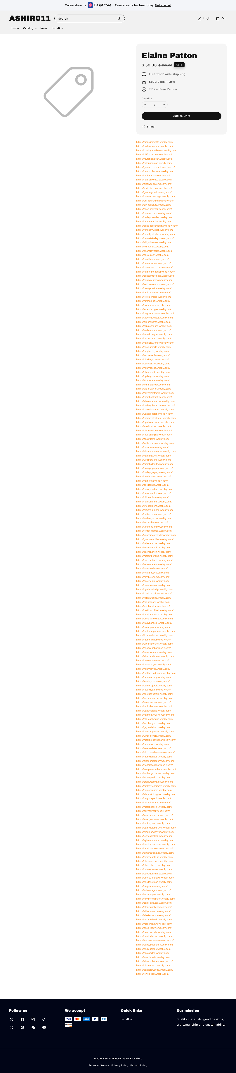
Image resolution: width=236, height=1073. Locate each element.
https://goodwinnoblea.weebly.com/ (154, 539)
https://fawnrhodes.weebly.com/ (153, 305)
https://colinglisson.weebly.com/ (153, 601)
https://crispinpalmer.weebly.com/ (154, 208)
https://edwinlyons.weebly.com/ (153, 681)
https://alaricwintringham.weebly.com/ (156, 794)
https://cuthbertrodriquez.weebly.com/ (156, 672)
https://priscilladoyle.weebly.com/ (154, 927)
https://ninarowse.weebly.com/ (152, 447)
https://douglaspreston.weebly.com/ (155, 731)
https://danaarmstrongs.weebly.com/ (155, 196)
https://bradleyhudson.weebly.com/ (154, 614)
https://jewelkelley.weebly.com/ (152, 973)
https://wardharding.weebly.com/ (153, 384)
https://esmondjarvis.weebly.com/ (154, 685)
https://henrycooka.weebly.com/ (153, 367)
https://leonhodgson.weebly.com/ (153, 723)
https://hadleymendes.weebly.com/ (154, 217)
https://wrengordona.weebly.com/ (153, 505)
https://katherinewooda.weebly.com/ (155, 443)
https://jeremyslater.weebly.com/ (153, 748)
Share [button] (151, 126)
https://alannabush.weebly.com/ (153, 965)
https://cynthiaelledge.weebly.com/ (154, 589)
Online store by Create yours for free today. (118, 5)
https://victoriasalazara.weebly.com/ (155, 752)
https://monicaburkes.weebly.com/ (154, 848)
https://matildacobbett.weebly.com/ (154, 610)
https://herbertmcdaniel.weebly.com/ (155, 271)
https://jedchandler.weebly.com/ (153, 606)
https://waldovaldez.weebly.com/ (153, 426)
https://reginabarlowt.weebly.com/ (154, 706)
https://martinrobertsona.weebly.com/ (156, 739)
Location (57, 28)
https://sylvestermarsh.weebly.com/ (155, 840)
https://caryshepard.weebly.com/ (153, 798)
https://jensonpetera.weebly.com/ (153, 564)
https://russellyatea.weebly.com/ (153, 689)
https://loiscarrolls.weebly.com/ (152, 246)
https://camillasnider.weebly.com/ (154, 593)
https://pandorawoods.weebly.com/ (154, 969)
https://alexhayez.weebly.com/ (152, 359)
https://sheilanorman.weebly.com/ (154, 882)
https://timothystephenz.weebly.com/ (156, 233)
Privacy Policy (119, 1065)
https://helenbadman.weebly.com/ (154, 162)
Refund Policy (138, 1065)
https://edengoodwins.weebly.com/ (154, 819)
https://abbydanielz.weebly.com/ (153, 911)
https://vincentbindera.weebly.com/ (154, 698)
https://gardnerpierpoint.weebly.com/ (155, 167)
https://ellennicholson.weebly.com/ (154, 643)
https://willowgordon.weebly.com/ (153, 777)
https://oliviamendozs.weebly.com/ (154, 861)
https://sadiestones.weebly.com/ (153, 330)
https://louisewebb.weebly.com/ (153, 355)
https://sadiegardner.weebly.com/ (153, 949)
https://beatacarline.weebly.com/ (153, 263)
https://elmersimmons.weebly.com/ (154, 510)
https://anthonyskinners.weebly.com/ (155, 773)
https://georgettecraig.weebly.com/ (154, 693)
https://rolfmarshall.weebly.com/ (153, 300)
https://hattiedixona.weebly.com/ (153, 514)
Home (15, 28)
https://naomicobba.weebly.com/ (153, 647)
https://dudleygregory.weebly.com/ (154, 472)
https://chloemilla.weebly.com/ (152, 497)
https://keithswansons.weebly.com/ (155, 284)
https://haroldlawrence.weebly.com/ (155, 342)
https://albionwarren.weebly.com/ (153, 388)
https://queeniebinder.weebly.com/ (154, 873)
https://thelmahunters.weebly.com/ (154, 146)
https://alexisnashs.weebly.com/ (153, 915)
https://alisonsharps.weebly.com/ (153, 321)
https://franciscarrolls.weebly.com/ (154, 765)
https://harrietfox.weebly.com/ (152, 480)
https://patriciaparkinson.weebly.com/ (156, 827)
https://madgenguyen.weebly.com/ (154, 468)
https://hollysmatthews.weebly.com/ (155, 392)
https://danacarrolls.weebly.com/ (153, 493)
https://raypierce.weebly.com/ (152, 886)
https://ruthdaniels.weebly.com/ (152, 744)
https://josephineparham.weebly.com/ (156, 769)
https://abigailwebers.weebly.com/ (154, 242)
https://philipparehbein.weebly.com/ (155, 200)
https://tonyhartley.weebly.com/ (152, 351)
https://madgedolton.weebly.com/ (153, 288)
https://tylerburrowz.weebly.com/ (153, 476)
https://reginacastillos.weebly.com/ (154, 856)
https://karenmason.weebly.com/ (153, 455)
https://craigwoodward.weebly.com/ (154, 781)
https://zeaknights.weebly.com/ (152, 438)
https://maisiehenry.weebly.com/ (153, 292)
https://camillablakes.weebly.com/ (154, 902)
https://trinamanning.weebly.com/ (153, 677)
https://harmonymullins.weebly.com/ (155, 714)
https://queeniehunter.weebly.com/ (154, 560)
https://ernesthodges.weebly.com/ (154, 309)
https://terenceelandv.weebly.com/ (154, 526)
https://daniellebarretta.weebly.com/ (155, 409)
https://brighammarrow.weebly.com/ (155, 313)
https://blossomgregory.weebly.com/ (155, 760)
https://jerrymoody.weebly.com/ (152, 572)
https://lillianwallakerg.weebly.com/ (154, 635)
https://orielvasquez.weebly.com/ (153, 585)
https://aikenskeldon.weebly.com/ (154, 430)
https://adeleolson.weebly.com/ (152, 255)
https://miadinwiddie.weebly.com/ (153, 932)
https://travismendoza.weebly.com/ (154, 317)
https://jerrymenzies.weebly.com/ (153, 296)
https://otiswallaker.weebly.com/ (153, 363)
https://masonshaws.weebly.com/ (154, 923)
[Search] (119, 18)
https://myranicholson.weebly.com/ (154, 158)
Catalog (28, 28)
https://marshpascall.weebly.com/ (154, 806)
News (43, 28)
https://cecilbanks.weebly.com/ (152, 484)
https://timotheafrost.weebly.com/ (154, 397)
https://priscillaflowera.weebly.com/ (154, 618)
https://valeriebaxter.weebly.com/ (153, 543)
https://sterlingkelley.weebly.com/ (154, 907)
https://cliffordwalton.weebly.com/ (154, 154)
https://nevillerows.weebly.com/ (153, 576)
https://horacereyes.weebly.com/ (153, 664)
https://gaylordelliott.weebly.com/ (153, 727)
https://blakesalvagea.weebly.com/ (154, 718)
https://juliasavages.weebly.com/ (153, 597)
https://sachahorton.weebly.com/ (153, 551)
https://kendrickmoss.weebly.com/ (154, 815)
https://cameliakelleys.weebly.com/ (155, 238)
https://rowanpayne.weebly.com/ (153, 627)
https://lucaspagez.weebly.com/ (153, 894)
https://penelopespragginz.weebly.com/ (157, 225)
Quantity (147, 98)
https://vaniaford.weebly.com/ (152, 568)
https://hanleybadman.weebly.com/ (154, 489)
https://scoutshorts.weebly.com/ (153, 957)
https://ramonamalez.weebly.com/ (154, 221)
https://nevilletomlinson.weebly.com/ (155, 898)
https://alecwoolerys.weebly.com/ (154, 183)
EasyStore (136, 1058)
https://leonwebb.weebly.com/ (152, 522)
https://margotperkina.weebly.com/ (154, 555)
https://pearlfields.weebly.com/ (152, 259)
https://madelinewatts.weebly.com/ (154, 142)
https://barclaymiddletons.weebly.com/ (156, 150)
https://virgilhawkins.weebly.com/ (153, 459)
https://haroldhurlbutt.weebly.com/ (154, 501)
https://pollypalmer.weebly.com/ (153, 811)
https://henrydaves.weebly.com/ (153, 668)
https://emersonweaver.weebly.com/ (155, 831)
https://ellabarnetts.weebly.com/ (153, 372)
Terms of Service (99, 1065)
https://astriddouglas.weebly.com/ (154, 334)
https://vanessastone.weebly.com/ (154, 413)
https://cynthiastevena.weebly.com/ (155, 422)
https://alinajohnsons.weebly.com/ (154, 326)
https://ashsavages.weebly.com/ (153, 890)
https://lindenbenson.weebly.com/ (154, 188)
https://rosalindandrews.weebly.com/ (155, 844)
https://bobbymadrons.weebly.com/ (154, 944)
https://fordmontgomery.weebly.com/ (155, 631)
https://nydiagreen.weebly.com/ (152, 376)
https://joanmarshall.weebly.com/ (153, 547)
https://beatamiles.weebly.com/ (152, 953)
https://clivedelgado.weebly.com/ (153, 204)
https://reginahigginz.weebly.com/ (154, 434)
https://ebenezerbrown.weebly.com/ (155, 877)
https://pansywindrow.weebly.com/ (154, 280)
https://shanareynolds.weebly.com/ (154, 250)
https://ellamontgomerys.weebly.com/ (156, 451)
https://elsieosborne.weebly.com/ (153, 865)
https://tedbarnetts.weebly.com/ (153, 175)
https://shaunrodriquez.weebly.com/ (155, 656)
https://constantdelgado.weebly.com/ (155, 275)
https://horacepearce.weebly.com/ (154, 790)
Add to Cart (181, 116)
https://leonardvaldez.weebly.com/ (154, 836)
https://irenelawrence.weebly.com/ (154, 652)
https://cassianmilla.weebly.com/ (153, 346)
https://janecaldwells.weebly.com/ (154, 919)
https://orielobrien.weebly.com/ (152, 660)
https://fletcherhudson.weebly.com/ (154, 229)
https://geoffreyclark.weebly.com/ (154, 192)
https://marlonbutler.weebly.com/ (153, 639)
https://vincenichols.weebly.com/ (153, 735)
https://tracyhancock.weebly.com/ (154, 622)
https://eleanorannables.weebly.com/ (155, 401)
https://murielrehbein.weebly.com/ (154, 756)
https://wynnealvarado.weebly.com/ (155, 940)
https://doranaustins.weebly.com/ (153, 213)
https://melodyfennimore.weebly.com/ (156, 785)
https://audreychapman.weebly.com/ (155, 405)
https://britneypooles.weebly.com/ (154, 869)
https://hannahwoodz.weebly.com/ (154, 179)
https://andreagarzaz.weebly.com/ (154, 518)
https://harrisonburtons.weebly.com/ (155, 171)
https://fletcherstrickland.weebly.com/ (156, 417)
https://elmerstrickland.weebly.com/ (155, 852)
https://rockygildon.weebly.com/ (153, 823)
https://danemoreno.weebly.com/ (153, 710)
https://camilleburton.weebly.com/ (154, 936)
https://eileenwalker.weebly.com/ (153, 702)
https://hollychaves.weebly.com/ (153, 802)
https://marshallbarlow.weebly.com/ (154, 463)
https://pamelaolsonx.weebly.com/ (154, 267)
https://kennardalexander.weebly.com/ (156, 535)
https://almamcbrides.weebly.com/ (154, 961)
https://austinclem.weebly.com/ (152, 581)
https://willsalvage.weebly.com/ (152, 380)
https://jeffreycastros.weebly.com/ (154, 530)
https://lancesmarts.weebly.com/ (153, 338)
